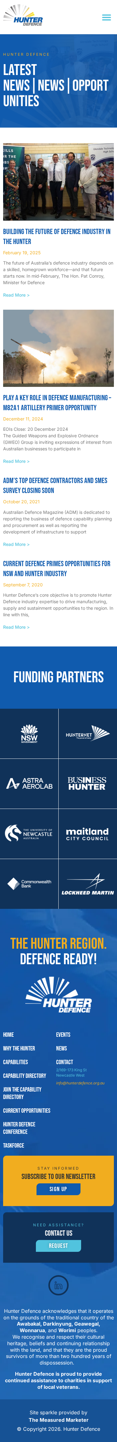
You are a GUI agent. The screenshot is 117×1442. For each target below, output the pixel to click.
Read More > (16, 295)
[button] (107, 17)
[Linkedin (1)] (58, 1285)
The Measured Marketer (59, 1420)
